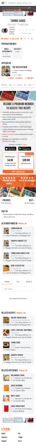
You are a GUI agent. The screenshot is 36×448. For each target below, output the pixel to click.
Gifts (20, 441)
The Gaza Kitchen (19, 67)
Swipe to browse (8, 134)
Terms (20, 437)
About (12, 78)
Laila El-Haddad (12, 28)
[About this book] (5, 67)
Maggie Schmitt (11, 33)
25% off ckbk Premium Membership (15, 8)
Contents (30, 78)
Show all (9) (23, 370)
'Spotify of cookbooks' (27, 180)
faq (19, 433)
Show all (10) (20, 313)
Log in (25, 144)
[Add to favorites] (25, 38)
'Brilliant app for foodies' (9, 182)
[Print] (21, 38)
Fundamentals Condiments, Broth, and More (18, 214)
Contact (4, 437)
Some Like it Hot (9, 217)
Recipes (20, 78)
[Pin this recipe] (28, 38)
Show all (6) (22, 223)
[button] (6, 3)
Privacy (4, 441)
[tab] (6, 282)
